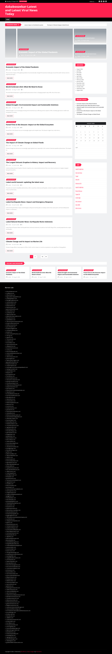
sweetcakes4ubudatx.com (12, 464)
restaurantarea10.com (11, 344)
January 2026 (80, 81)
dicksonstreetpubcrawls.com (13, 415)
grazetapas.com (10, 487)
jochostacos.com (10, 570)
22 (98, 138)
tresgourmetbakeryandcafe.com (14, 494)
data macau (78, 208)
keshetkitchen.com (10, 632)
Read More (10, 78)
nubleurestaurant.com (11, 589)
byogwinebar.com (10, 434)
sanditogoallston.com (11, 298)
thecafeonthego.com (11, 431)
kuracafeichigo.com (11, 612)
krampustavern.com (11, 579)
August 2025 (80, 90)
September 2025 (81, 88)
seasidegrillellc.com (11, 556)
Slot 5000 (78, 205)
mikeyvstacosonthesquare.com (14, 385)
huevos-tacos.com (10, 445)
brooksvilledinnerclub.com (12, 393)
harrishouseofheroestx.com (13, 395)
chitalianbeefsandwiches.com (13, 503)
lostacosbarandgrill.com (12, 443)
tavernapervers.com (11, 491)
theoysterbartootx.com (12, 524)
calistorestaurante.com (12, 356)
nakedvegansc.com (11, 640)
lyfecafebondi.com (10, 397)
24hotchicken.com (10, 295)
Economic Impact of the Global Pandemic (85, 38)
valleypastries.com (10, 346)
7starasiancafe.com (11, 339)
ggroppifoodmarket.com (12, 362)
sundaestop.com (10, 312)
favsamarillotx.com (11, 572)
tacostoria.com (10, 406)
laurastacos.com (10, 506)
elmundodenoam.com (11, 291)
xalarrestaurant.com (11, 593)
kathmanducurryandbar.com (13, 510)
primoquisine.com (10, 374)
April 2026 (79, 76)
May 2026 (79, 74)
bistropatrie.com (10, 388)
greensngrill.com (10, 358)
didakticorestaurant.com (12, 605)
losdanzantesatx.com (11, 408)
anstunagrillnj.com (10, 626)
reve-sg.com (9, 335)
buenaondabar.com (11, 420)
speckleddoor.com (10, 319)
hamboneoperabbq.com (12, 633)
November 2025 (80, 85)
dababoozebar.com (11, 580)
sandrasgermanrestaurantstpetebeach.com (17, 367)
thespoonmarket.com (11, 364)
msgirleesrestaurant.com (12, 468)
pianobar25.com (10, 409)
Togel (77, 176)
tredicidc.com (9, 355)
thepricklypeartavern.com (12, 531)
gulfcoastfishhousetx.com (12, 538)
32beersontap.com (11, 314)
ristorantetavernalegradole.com (14, 416)
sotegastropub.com (11, 492)
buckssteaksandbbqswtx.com (13, 529)
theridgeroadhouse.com (12, 300)
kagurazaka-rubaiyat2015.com (13, 297)
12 (85, 135)
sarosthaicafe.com (10, 559)
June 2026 (79, 72)
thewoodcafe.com (10, 305)
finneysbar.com (10, 476)
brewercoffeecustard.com (12, 323)
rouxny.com (9, 349)
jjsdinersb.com (9, 586)
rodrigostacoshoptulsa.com (13, 520)
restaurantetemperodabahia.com (14, 489)
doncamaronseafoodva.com (13, 566)
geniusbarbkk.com (10, 540)
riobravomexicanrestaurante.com (14, 321)
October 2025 (80, 86)
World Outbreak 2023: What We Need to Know (85, 53)
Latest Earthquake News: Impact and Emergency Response (29, 202)
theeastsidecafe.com (11, 535)
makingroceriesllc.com (11, 369)
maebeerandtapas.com (12, 528)
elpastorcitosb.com (11, 304)
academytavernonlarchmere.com (14, 554)
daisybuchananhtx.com (12, 386)
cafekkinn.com (9, 617)
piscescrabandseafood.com (13, 575)
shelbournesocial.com (11, 325)
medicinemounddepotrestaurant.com (15, 595)
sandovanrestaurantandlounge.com (15, 607)
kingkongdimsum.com (11, 515)
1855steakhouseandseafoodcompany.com (16, 517)
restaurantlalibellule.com (12, 591)
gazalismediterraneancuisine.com (14, 642)
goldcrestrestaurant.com (12, 603)
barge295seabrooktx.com (12, 543)
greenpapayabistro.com (12, 501)
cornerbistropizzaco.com (12, 425)
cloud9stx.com (9, 483)
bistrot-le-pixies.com (11, 485)
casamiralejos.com (10, 371)
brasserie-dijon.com (11, 549)
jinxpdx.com (9, 332)
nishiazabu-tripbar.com (12, 418)
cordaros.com (9, 341)
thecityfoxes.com (10, 376)
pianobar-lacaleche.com (12, 381)
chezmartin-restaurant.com (13, 379)
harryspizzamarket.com (12, 625)
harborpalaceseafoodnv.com (13, 411)
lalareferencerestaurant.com (13, 596)
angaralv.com (9, 337)
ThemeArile (39, 651)
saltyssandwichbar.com (12, 455)
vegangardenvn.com (11, 637)
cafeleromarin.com (11, 471)
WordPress (23, 651)
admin (21, 55)
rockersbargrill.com (11, 473)
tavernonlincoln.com (11, 584)
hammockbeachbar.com (12, 460)
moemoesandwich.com (12, 582)
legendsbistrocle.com (11, 462)
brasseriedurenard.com (12, 348)
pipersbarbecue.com (11, 432)
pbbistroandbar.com (11, 453)
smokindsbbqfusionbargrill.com (14, 545)
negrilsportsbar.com (11, 427)
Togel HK (78, 194)
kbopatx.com (9, 372)
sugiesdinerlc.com (10, 482)
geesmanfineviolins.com (12, 309)
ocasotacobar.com (10, 401)
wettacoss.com (10, 404)
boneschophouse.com (11, 378)
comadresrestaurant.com (12, 598)
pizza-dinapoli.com (10, 326)
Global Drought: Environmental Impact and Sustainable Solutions (49, 52)
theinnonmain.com (11, 307)
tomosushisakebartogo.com (13, 628)
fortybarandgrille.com (11, 328)
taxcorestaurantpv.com (12, 573)
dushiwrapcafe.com (11, 429)
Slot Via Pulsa (79, 173)
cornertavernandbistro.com (13, 568)
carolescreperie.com (11, 365)
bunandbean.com (10, 342)
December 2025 (80, 83)
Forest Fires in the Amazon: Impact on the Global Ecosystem (30, 124)
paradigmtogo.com (11, 448)
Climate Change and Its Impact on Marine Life (24, 241)
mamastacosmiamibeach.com (13, 480)
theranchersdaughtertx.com (13, 565)
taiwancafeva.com (10, 311)
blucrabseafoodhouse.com (12, 469)
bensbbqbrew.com (10, 635)
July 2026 (79, 71)
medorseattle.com (10, 441)
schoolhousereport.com (12, 383)
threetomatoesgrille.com (12, 513)
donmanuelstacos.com (12, 512)
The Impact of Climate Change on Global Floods (25, 142)
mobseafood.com (10, 413)
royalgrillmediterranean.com (13, 558)
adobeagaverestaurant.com (13, 587)
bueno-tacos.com (10, 550)
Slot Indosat (78, 201)
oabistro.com (9, 457)
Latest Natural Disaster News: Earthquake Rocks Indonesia (29, 222)
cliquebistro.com (10, 392)
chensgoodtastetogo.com (12, 552)
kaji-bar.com (9, 522)
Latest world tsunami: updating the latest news (25, 182)
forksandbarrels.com (11, 422)
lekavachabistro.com (11, 438)
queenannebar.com (11, 547)
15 (42, 256)
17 (76, 138)
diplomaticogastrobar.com (12, 630)
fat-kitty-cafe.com (10, 614)
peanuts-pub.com (10, 459)
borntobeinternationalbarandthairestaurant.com (18, 610)
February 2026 (80, 79)
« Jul (77, 147)
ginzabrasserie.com (11, 478)
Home (7, 19)
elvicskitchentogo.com (11, 450)
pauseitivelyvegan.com (11, 639)
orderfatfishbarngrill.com (12, 542)
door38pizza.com (10, 623)
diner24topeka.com (11, 499)
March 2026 (79, 78)
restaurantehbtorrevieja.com (13, 609)
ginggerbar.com (10, 496)
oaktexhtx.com (9, 536)
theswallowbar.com (11, 498)
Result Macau (79, 191)
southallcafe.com (10, 519)
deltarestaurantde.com (12, 600)
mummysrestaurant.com (12, 533)
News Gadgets (30, 651)
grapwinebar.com (10, 436)
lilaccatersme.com (10, 318)
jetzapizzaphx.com (10, 621)
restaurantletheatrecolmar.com (14, 353)
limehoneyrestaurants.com (13, 602)
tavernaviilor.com (10, 505)
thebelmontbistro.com (11, 423)
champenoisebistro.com (12, 526)
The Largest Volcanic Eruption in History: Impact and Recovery (31, 162)
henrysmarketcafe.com (12, 351)
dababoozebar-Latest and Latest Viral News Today (21, 10)
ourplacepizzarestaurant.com (13, 619)
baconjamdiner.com (11, 563)
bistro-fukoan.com (10, 439)
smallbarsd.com (10, 293)
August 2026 (80, 69)
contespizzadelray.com (12, 330)
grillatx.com (9, 452)
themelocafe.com (10, 616)
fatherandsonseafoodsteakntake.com (15, 390)
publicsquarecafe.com (11, 508)
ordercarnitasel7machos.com (13, 334)
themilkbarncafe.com (11, 475)
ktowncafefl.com (10, 466)
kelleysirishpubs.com (11, 577)
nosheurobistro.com (11, 302)
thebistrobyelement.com (12, 402)
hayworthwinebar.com (11, 561)
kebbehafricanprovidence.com (13, 316)
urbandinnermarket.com (12, 446)
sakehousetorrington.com (12, 360)
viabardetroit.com (10, 399)
